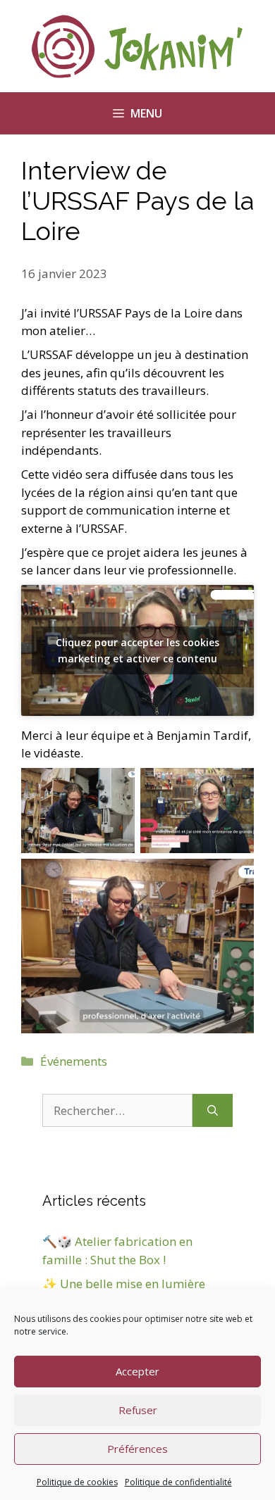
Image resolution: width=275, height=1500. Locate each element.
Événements (73, 1061)
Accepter (137, 1371)
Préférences (137, 1449)
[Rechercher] (212, 1111)
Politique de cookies (77, 1482)
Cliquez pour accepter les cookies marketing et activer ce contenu (137, 650)
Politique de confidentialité (178, 1482)
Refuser (137, 1410)
